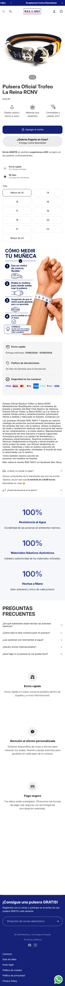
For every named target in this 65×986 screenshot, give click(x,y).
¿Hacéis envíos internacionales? (19, 646)
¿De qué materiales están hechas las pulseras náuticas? (27, 624)
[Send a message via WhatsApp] (58, 979)
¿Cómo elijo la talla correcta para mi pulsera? (26, 632)
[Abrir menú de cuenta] (54, 11)
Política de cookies (12, 970)
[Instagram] (35, 945)
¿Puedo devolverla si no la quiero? (22, 490)
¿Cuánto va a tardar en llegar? (20, 471)
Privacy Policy (10, 981)
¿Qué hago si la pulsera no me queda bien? (25, 654)
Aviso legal (8, 964)
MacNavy (26, 934)
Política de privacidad (14, 975)
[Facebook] (30, 945)
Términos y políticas (32, 939)
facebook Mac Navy (51, 462)
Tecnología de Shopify (41, 934)
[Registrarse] (57, 921)
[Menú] (3, 11)
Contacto (7, 954)
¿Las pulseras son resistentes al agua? (23, 639)
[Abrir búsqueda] (10, 11)
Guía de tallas (9, 959)
